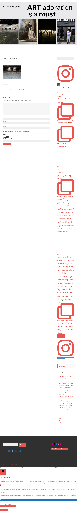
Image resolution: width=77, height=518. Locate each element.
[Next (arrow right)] (6, 510)
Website (4, 126)
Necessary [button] (2, 484)
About (32, 50)
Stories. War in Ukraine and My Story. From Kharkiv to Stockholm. (16, 90)
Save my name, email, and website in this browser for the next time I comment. (17, 131)
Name (4, 116)
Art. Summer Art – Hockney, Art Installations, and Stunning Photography (66, 398)
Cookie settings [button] (49, 468)
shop (60, 422)
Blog (37, 50)
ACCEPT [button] (55, 468)
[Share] (6, 506)
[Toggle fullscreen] (10, 506)
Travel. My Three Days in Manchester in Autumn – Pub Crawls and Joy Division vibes (65, 389)
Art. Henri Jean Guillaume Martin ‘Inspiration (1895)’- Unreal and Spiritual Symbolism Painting (66, 383)
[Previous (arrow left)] (2, 510)
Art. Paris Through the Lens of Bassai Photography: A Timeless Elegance (66, 378)
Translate (9, 504)
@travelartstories (62, 366)
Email (4, 121)
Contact (43, 50)
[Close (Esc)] (2, 506)
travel (60, 426)
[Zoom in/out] (14, 506)
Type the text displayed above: (8, 138)
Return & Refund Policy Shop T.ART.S (59, 448)
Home (26, 50)
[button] (9, 450)
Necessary (3, 486)
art (60, 418)
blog (60, 420)
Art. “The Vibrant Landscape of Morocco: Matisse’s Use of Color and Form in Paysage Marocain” (66, 403)
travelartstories (22, 61)
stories (60, 424)
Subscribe (22, 445)
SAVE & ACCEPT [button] (3, 498)
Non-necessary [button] (3, 492)
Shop (49, 50)
